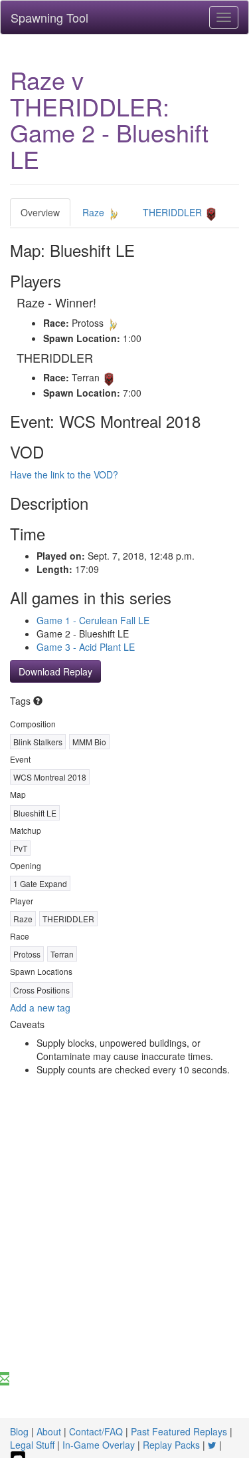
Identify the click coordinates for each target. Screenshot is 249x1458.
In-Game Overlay (98, 1444)
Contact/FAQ (96, 1431)
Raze (94, 212)
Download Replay (55, 671)
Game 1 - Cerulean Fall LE (93, 620)
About (49, 1431)
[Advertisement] (124, 1241)
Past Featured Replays (179, 1431)
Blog (19, 1431)
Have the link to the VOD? (64, 474)
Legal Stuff (32, 1444)
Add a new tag (40, 1007)
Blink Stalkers (37, 741)
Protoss (27, 954)
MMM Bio (89, 741)
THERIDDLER (174, 212)
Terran (62, 954)
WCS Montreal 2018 (49, 777)
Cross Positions (41, 990)
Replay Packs (171, 1444)
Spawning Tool (49, 17)
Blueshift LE (34, 813)
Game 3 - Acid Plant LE (86, 646)
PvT (20, 848)
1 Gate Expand (40, 883)
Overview (40, 212)
